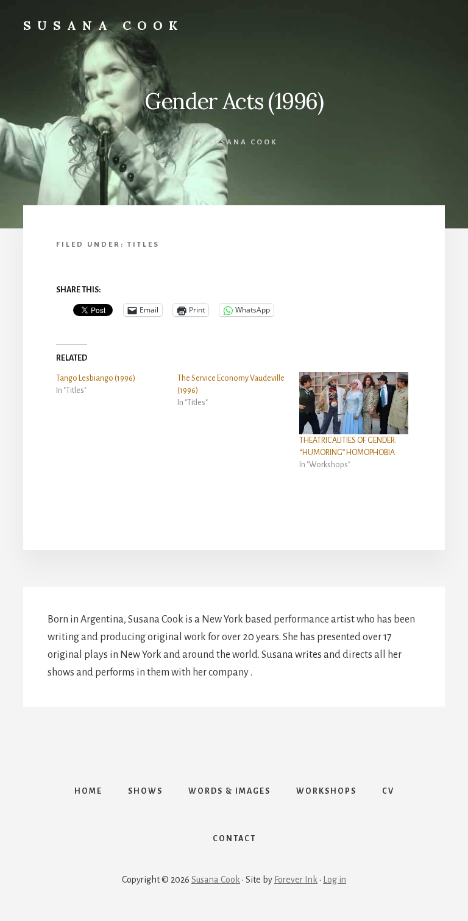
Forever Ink (295, 879)
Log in (334, 879)
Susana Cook (215, 879)
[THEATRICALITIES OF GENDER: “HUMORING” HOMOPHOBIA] (353, 403)
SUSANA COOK (103, 25)
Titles (143, 245)
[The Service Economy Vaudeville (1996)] (238, 390)
